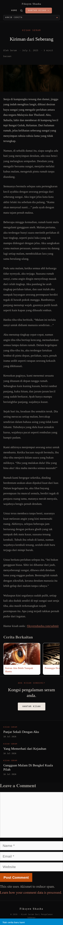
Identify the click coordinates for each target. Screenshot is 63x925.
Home (14, 10)
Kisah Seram (31, 30)
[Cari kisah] (21, 10)
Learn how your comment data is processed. (31, 892)
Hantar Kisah (32, 706)
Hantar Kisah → (38, 10)
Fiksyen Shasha (31, 4)
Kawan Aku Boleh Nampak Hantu (19, 669)
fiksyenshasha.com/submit (43, 626)
